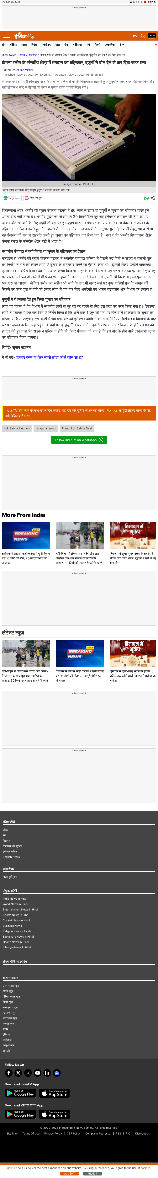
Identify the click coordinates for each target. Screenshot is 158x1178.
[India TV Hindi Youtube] (145, 2)
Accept (69, 1173)
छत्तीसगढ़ (7, 1039)
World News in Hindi (15, 904)
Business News (12, 925)
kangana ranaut (45, 428)
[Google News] (12, 198)
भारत (24, 44)
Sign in (151, 1)
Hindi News (9, 54)
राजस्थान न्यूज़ (10, 1018)
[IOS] (131, 2)
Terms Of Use (31, 1133)
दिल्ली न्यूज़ (8, 991)
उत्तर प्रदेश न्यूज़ (11, 985)
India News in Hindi (15, 898)
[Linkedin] (47, 1073)
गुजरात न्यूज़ (8, 1023)
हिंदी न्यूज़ (23, 410)
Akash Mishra (24, 69)
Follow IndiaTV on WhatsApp (76, 440)
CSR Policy (74, 1133)
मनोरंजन (46, 44)
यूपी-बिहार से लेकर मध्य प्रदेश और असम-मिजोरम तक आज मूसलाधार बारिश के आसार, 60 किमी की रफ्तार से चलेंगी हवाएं (79, 558)
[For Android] (20, 1114)
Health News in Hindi (16, 942)
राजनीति (33, 54)
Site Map (12, 1133)
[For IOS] (54, 1114)
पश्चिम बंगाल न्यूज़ (11, 996)
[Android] (134, 2)
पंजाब (5, 1029)
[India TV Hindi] (24, 36)
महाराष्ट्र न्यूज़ (9, 1012)
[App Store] (54, 1093)
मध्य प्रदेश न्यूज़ (10, 1007)
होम (3, 44)
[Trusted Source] (33, 198)
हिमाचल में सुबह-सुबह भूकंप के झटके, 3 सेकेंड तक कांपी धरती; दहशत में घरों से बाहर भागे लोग (134, 558)
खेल (57, 44)
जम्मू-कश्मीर (8, 1045)
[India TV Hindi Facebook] (138, 2)
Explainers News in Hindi (18, 936)
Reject (92, 1173)
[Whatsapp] (146, 198)
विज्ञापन (6, 840)
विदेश (34, 44)
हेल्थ (122, 44)
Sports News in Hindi (16, 914)
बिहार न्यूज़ (8, 1002)
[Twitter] (18, 1073)
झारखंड (6, 1050)
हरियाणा (6, 1034)
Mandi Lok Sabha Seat (77, 428)
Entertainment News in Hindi (20, 909)
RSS (118, 1133)
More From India (23, 515)
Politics (112, 410)
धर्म (88, 44)
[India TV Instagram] (28, 1073)
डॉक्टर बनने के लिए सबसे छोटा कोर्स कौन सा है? (50, 357)
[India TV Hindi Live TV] (152, 36)
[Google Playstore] (20, 1093)
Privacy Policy (53, 1133)
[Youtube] (37, 1073)
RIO (128, 1133)
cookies (145, 1167)
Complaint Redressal (98, 1133)
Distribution (142, 1133)
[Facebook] (9, 1073)
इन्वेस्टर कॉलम (10, 851)
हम (4, 835)
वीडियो (13, 44)
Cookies (12, 1167)
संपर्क (5, 829)
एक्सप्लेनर (110, 44)
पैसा (66, 44)
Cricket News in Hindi (16, 920)
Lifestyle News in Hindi (17, 947)
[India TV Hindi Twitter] (141, 2)
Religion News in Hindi (17, 931)
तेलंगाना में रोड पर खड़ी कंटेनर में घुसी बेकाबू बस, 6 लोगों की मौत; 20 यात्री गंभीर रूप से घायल (26, 558)
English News (11, 856)
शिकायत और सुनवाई (12, 846)
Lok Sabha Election (17, 428)
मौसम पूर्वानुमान (10, 876)
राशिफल (77, 44)
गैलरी (97, 44)
